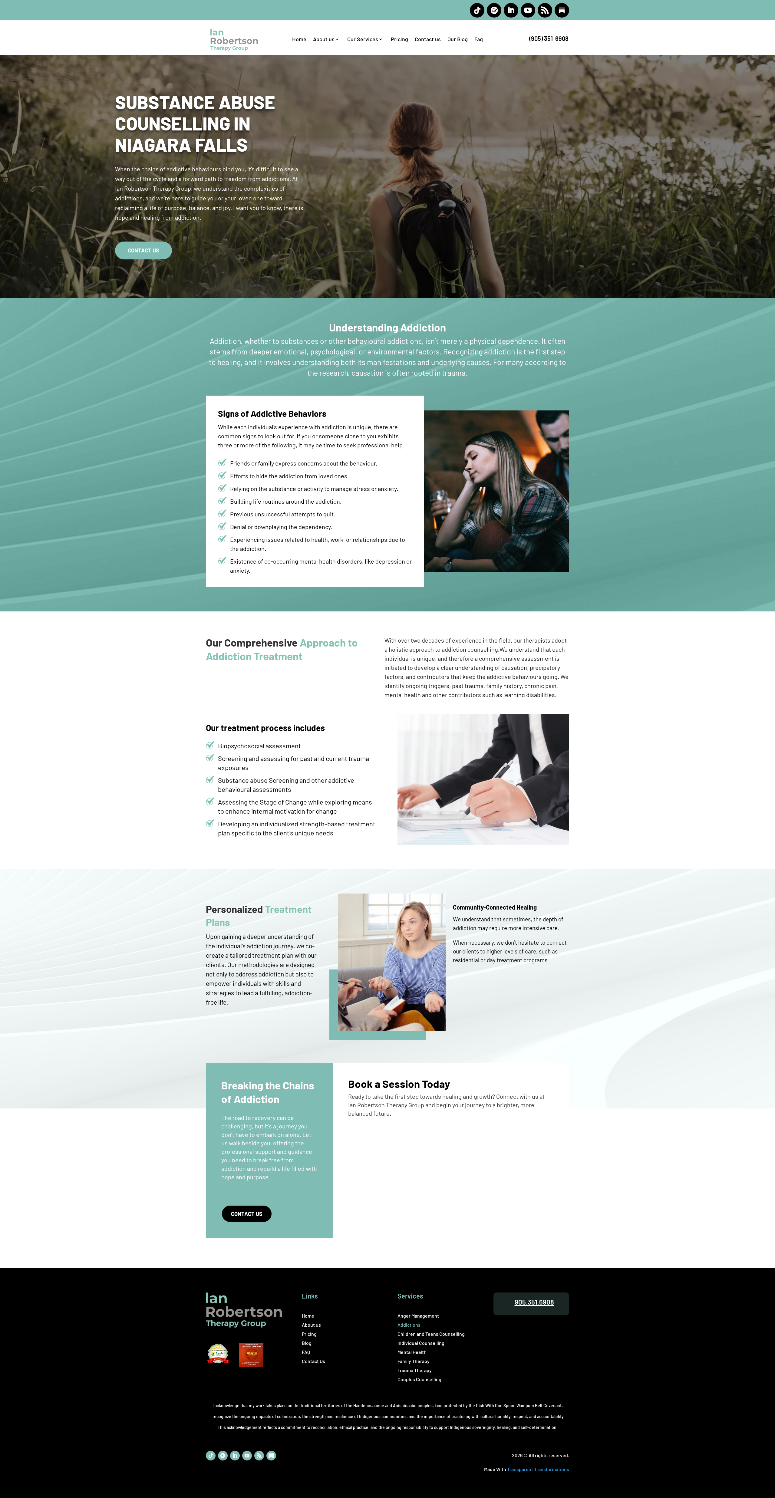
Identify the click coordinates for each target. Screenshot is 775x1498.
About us (324, 39)
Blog (307, 1343)
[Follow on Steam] (562, 10)
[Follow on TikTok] (477, 10)
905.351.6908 (534, 1302)
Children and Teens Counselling (431, 1334)
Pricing (399, 39)
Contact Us (246, 1213)
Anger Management (418, 1316)
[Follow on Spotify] (494, 10)
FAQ (306, 1352)
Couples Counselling (419, 1379)
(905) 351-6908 (549, 38)
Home (299, 39)
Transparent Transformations (538, 1469)
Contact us (428, 39)
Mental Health (412, 1352)
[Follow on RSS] (545, 10)
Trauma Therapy (414, 1370)
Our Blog (457, 39)
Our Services (362, 39)
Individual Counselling (420, 1343)
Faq (478, 39)
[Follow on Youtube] (528, 10)
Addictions (408, 1325)
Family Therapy (413, 1361)
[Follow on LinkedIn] (511, 10)
